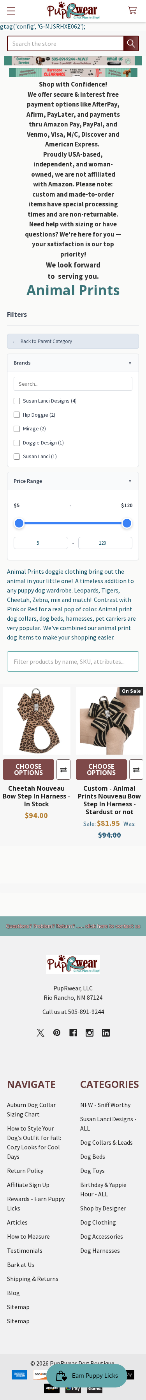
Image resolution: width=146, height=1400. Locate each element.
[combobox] (73, 43)
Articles (17, 1222)
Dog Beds (92, 1156)
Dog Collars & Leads (106, 1142)
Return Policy (25, 1170)
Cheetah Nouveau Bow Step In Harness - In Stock (36, 796)
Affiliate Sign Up (28, 1185)
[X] (40, 1033)
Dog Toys (92, 1170)
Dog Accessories (101, 1236)
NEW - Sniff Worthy (105, 1105)
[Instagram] (90, 1033)
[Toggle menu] (10, 11)
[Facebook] (73, 1033)
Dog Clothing (98, 1222)
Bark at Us (20, 1264)
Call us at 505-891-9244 (73, 1011)
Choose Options (28, 769)
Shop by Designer (103, 1208)
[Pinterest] (57, 1033)
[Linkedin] (106, 1033)
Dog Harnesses (100, 1250)
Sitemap (18, 1307)
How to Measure (28, 1236)
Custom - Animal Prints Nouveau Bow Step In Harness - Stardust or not (109, 800)
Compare (63, 769)
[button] (73, 60)
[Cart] (134, 11)
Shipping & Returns (32, 1279)
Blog (13, 1293)
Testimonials (24, 1250)
